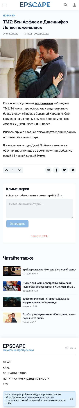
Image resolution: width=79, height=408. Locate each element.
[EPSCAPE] (35, 5)
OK (71, 399)
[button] (4, 5)
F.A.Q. (6, 367)
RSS (5, 384)
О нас (6, 362)
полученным (44, 103)
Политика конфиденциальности (26, 378)
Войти (58, 195)
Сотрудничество (15, 373)
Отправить (17, 223)
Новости (9, 15)
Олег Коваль (10, 33)
